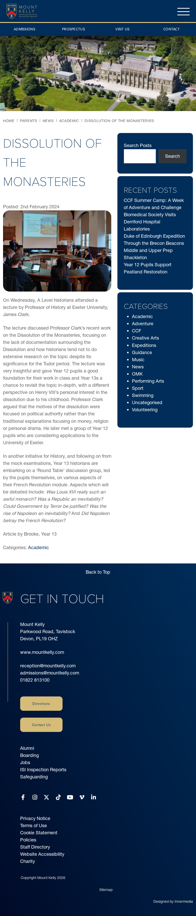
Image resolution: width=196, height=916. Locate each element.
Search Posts (138, 145)
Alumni (27, 748)
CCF (136, 331)
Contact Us (41, 724)
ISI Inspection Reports (43, 770)
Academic (38, 547)
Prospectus (73, 29)
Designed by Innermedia (173, 901)
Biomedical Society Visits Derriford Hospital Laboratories (150, 222)
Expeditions (144, 345)
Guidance (142, 352)
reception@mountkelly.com (48, 666)
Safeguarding (34, 777)
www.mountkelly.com (42, 652)
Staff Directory (35, 847)
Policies (28, 840)
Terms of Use (33, 825)
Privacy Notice (35, 818)
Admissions (24, 29)
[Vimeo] (81, 797)
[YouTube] (70, 797)
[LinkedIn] (93, 797)
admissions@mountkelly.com (49, 673)
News (138, 367)
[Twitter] (46, 797)
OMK (137, 374)
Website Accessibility (42, 854)
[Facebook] (23, 797)
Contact (171, 29)
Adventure (142, 324)
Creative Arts (145, 338)
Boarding (29, 755)
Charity (27, 861)
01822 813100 (35, 680)
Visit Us (122, 29)
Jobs (25, 762)
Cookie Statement (38, 833)
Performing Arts (148, 381)
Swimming (142, 395)
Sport (137, 388)
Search (172, 156)
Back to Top (98, 572)
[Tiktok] (58, 797)
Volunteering (144, 410)
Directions (41, 703)
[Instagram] (34, 797)
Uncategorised (147, 402)
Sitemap (106, 889)
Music (138, 360)
